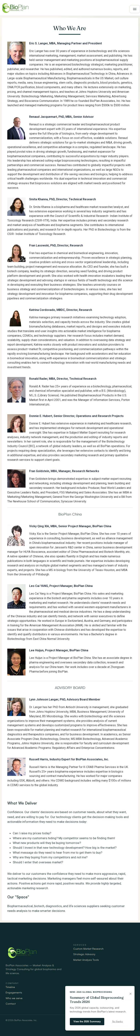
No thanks (117, 1021)
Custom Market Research (88, 948)
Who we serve (14, 998)
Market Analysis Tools (86, 959)
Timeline (10, 987)
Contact (11, 1003)
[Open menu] (134, 9)
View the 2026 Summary (87, 1021)
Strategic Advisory (84, 954)
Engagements (14, 992)
